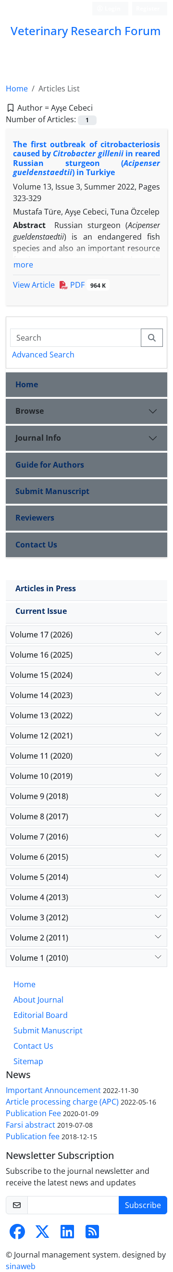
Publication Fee (33, 1113)
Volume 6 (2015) (39, 857)
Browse (29, 411)
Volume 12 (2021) (41, 735)
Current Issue (41, 611)
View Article (34, 285)
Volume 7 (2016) (39, 836)
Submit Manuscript (52, 491)
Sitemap (28, 1061)
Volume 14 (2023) (41, 695)
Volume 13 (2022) (41, 715)
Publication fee (33, 1136)
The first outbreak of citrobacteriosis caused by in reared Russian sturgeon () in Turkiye (86, 158)
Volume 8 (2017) (39, 816)
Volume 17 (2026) (41, 634)
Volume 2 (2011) (39, 937)
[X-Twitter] (42, 1234)
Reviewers (34, 517)
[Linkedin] (67, 1234)
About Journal (38, 999)
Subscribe (143, 1205)
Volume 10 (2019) (41, 776)
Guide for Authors (49, 464)
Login (112, 8)
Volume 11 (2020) (41, 755)
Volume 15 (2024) (41, 675)
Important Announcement (53, 1090)
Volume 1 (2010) (39, 958)
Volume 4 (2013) (39, 897)
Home (17, 88)
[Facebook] (17, 1234)
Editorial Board (40, 1015)
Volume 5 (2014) (39, 877)
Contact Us (36, 544)
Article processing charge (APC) (62, 1101)
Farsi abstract (30, 1124)
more (23, 264)
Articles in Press (45, 588)
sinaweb (21, 1266)
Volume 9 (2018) (39, 796)
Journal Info (38, 437)
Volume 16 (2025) (41, 654)
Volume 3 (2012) (39, 917)
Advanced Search (43, 354)
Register (148, 8)
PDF (87, 285)
